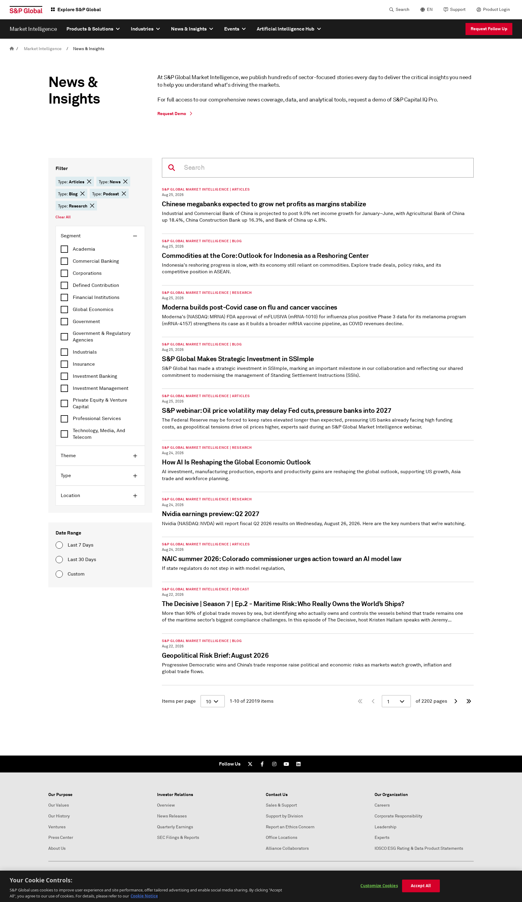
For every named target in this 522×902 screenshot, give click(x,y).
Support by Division (284, 816)
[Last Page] (469, 701)
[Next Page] (455, 701)
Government (86, 322)
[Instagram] (274, 764)
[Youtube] (286, 764)
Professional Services (97, 419)
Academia (84, 249)
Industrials (85, 352)
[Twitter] (250, 764)
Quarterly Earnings (175, 827)
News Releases (172, 816)
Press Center (60, 837)
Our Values (58, 805)
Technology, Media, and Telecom (99, 434)
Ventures (57, 827)
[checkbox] (100, 249)
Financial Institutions (96, 297)
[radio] (59, 545)
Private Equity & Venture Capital (100, 403)
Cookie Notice (144, 895)
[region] (261, 886)
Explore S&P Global (79, 9)
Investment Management (100, 388)
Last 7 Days (80, 545)
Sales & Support (281, 805)
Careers (382, 805)
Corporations (87, 273)
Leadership (385, 827)
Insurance (84, 364)
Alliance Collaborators (287, 848)
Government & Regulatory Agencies (101, 336)
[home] (12, 48)
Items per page (179, 701)
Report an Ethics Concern (290, 827)
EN (430, 9)
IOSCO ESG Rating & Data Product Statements (419, 848)
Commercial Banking (96, 261)
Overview (166, 805)
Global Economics (93, 310)
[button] (89, 181)
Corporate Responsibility (398, 816)
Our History (59, 816)
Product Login (496, 9)
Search (402, 9)
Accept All (421, 885)
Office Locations (281, 837)
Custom (76, 574)
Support (458, 9)
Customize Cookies (379, 885)
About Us (57, 848)
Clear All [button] (63, 217)
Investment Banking (95, 376)
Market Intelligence (43, 48)
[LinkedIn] (298, 764)
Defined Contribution (96, 285)
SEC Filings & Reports (178, 837)
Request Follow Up (489, 28)
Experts (382, 837)
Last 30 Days (82, 560)
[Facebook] (262, 764)
